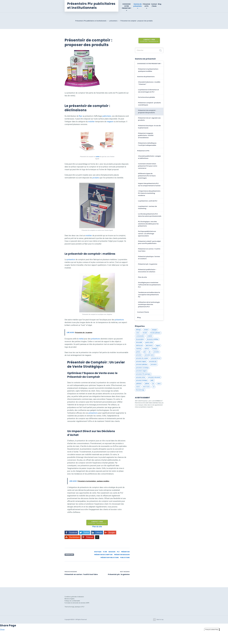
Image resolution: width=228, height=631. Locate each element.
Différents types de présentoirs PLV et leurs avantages (147, 176)
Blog (159, 4)
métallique (154, 348)
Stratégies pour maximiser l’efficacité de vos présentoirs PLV (149, 285)
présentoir (71, 259)
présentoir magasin (122, 555)
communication (140, 336)
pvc (153, 383)
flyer (80, 116)
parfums (138, 352)
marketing (138, 348)
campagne (154, 329)
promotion (156, 352)
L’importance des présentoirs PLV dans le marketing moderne (149, 193)
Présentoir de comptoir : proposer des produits (147, 111)
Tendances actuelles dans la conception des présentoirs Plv (149, 294)
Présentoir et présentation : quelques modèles (148, 70)
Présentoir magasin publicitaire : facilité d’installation (145, 135)
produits (96, 178)
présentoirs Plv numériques (143, 374)
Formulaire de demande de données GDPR (77, 603)
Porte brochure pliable (146, 97)
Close (2, 630)
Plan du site (142, 277)
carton (97, 156)
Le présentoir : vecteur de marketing (147, 207)
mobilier (91, 121)
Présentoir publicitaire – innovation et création (147, 270)
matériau (146, 348)
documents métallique (152, 339)
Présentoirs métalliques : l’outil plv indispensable (147, 144)
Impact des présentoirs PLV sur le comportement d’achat (149, 184)
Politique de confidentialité (72, 601)
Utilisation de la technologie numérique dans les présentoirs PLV (149, 304)
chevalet (144, 332)
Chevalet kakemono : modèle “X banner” (149, 83)
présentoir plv (152, 361)
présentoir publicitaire (110, 557)
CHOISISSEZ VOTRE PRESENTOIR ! (126, 6)
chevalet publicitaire (155, 332)
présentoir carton (149, 355)
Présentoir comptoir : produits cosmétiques (149, 104)
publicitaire (106, 116)
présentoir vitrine (140, 377)
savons (138, 386)
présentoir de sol (155, 358)
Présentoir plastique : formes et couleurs (149, 257)
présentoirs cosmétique (142, 367)
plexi (144, 352)
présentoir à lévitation (141, 380)
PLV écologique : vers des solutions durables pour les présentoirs (148, 224)
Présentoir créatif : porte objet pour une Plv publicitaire (149, 242)
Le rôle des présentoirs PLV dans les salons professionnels (149, 215)
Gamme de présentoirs (137, 5)
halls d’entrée (149, 345)
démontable (139, 342)
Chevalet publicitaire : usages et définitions (149, 157)
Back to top (160, 619)
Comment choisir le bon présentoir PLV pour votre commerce (147, 166)
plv (118, 552)
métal (81, 339)
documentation (140, 339)
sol (153, 386)
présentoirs (119, 320)
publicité (147, 383)
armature (146, 329)
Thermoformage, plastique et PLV (74, 607)
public (152, 380)
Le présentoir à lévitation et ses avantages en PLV (148, 91)
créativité (149, 336)
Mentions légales (69, 599)
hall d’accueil (139, 345)
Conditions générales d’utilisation (74, 596)
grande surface (149, 342)
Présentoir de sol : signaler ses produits (149, 119)
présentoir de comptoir (103, 555)
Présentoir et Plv (146, 5)
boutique (97, 552)
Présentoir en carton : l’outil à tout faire (149, 250)
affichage (138, 329)
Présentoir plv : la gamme (147, 264)
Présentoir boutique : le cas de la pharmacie (149, 127)
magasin (110, 121)
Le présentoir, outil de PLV (147, 201)
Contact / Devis (154, 5)
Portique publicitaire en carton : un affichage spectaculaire (147, 233)
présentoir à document (154, 377)
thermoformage (140, 390)
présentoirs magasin (141, 371)
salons (159, 383)
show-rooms (146, 386)
